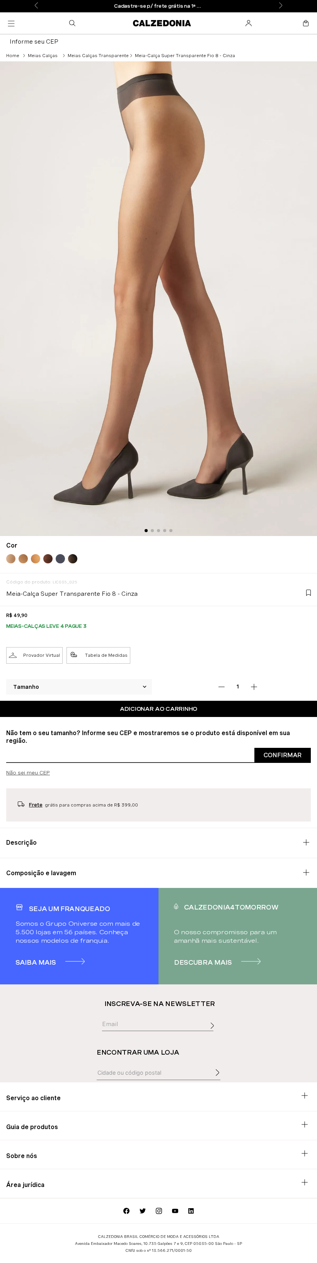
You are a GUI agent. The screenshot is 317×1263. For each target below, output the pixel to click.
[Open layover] (214, 1034)
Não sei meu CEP (28, 772)
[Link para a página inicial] (12, 55)
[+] (254, 687)
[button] (74, 23)
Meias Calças (43, 55)
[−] (221, 687)
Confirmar (283, 755)
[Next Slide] (280, 6)
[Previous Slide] (36, 6)
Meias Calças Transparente (98, 55)
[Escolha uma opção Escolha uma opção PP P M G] (79, 687)
